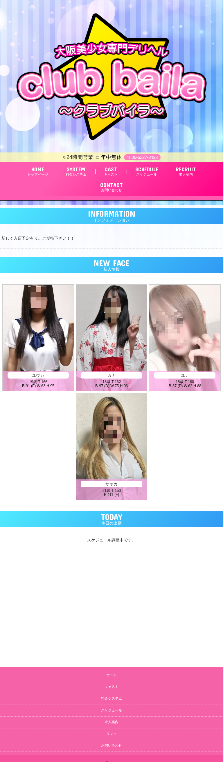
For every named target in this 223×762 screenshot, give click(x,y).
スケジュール (111, 710)
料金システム (111, 698)
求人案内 (111, 722)
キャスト (111, 687)
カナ (111, 375)
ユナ (185, 375)
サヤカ (111, 484)
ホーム (111, 675)
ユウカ (38, 375)
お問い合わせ (111, 745)
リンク (111, 734)
